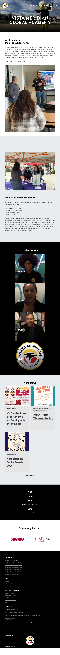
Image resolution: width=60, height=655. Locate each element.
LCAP (6, 602)
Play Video (21, 274)
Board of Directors (9, 593)
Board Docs (7, 597)
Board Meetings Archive (10, 595)
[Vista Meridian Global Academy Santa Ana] (5, 6)
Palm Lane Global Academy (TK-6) (13, 572)
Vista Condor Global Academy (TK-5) (13, 565)
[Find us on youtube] (32, 623)
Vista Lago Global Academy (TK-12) (13, 574)
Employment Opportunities (11, 584)
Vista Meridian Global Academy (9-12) (14, 569)
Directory (7, 581)
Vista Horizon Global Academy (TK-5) (14, 560)
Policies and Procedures (10, 600)
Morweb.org (13, 646)
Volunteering (8, 586)
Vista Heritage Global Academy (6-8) (13, 567)
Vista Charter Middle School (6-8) (13, 562)
